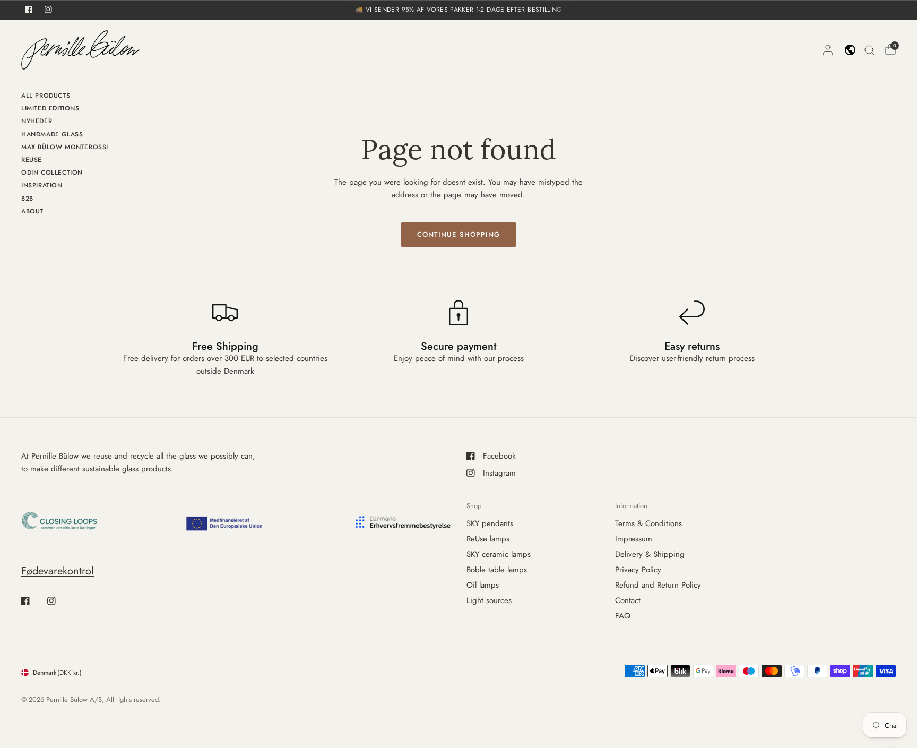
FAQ (622, 616)
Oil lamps (482, 585)
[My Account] (827, 50)
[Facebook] (33, 601)
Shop (473, 505)
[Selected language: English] (850, 50)
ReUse (31, 160)
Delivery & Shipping (650, 554)
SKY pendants (489, 523)
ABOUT (32, 211)
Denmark (57, 672)
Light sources (489, 600)
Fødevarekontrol (57, 571)
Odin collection (52, 172)
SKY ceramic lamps (498, 554)
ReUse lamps (487, 539)
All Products (45, 95)
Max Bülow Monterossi (64, 147)
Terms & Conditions (648, 523)
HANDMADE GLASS (52, 134)
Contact (628, 600)
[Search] (869, 50)
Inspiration (42, 185)
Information (631, 505)
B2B (27, 198)
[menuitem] (64, 97)
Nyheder (36, 121)
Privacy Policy (638, 569)
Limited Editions (50, 108)
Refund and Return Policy (658, 585)
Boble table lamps (496, 569)
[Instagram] (59, 601)
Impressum (633, 539)
